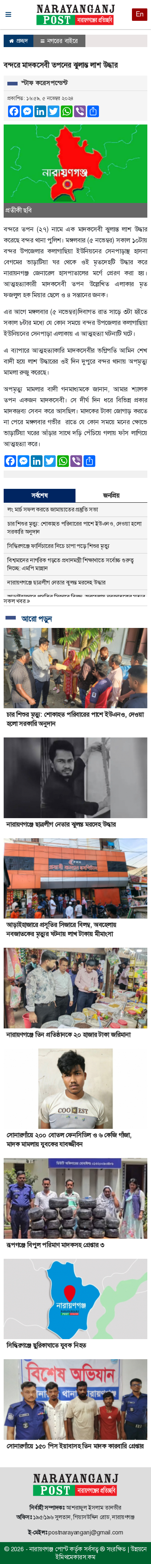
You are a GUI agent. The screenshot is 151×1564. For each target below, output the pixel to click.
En (140, 14)
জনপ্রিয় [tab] (111, 495)
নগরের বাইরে (61, 41)
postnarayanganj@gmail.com (85, 1532)
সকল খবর (15, 601)
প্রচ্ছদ (21, 41)
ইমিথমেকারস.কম (75, 1557)
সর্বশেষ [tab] (40, 495)
